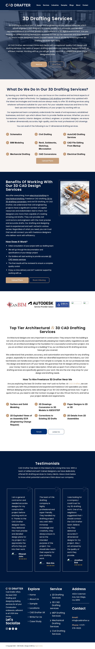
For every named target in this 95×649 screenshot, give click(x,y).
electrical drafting (38, 195)
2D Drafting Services (58, 596)
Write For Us (36, 616)
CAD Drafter (74, 383)
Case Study (35, 621)
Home (33, 594)
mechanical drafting (15, 198)
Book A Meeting (39, 280)
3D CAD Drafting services (55, 605)
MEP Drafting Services (58, 614)
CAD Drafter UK (37, 612)
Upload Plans (47, 161)
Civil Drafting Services (58, 632)
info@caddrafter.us (81, 620)
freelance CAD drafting (50, 98)
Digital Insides (39, 646)
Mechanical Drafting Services (57, 623)
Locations (35, 608)
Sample (33, 603)
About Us (34, 599)
